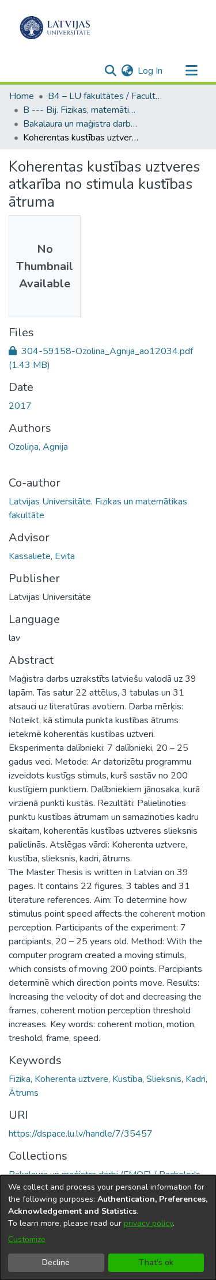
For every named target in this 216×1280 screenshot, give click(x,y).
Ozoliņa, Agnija (38, 446)
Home (21, 96)
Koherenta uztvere (71, 1079)
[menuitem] (127, 71)
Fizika (20, 1079)
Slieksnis (163, 1079)
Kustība (127, 1079)
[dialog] (108, 1227)
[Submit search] (110, 71)
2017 (20, 406)
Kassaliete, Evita (42, 556)
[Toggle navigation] (191, 71)
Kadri (195, 1079)
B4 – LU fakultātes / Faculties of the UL (105, 96)
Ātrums (24, 1093)
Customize (27, 1239)
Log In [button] (151, 70)
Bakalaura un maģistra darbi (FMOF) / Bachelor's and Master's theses (80, 123)
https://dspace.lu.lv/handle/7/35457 (81, 1133)
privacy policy (148, 1223)
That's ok (156, 1262)
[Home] (55, 28)
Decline (56, 1262)
